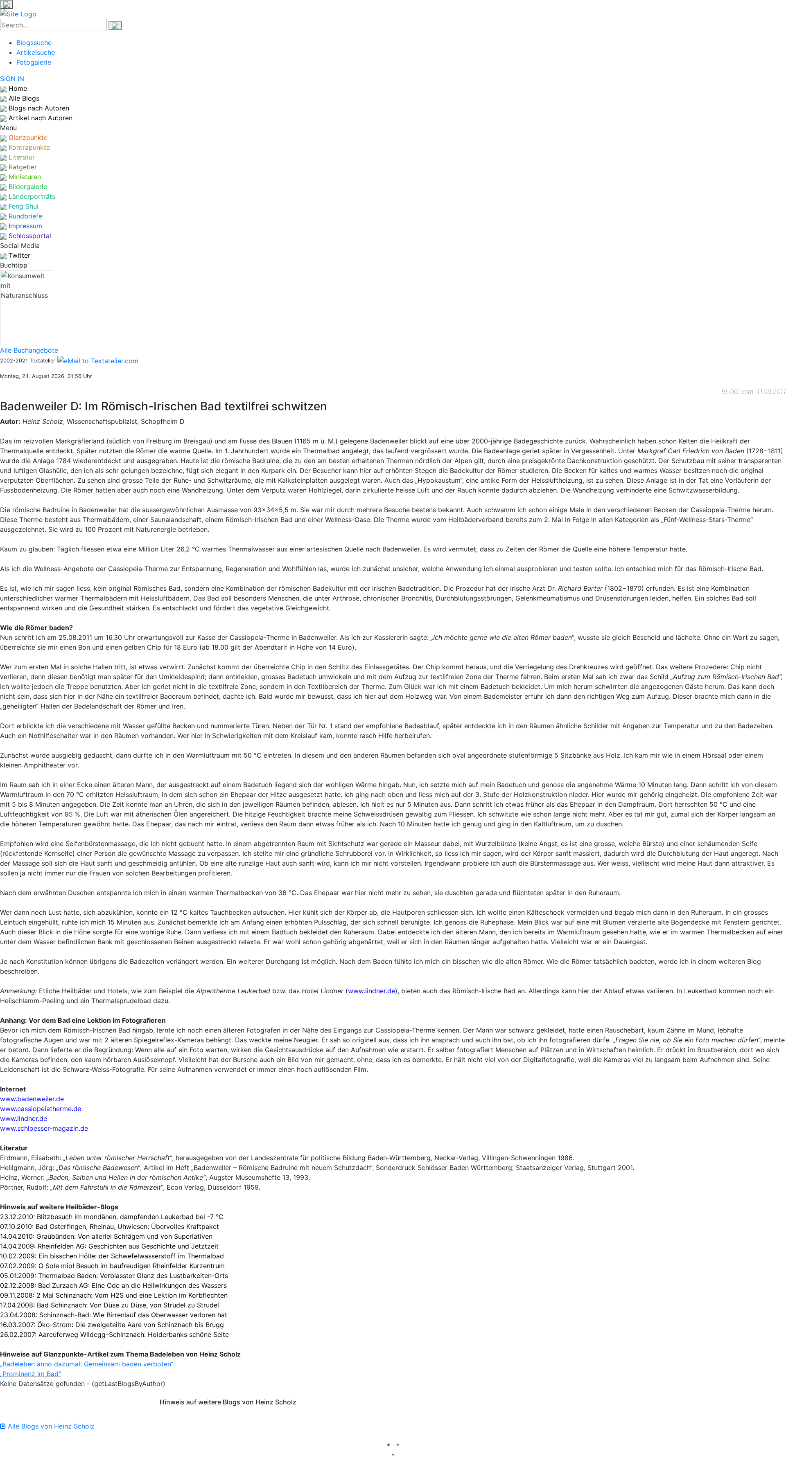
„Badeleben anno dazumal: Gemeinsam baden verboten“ (86, 1364)
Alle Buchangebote (29, 350)
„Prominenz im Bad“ (30, 1374)
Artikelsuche (35, 52)
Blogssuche (34, 42)
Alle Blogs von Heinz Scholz (50, 1426)
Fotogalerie (33, 62)
